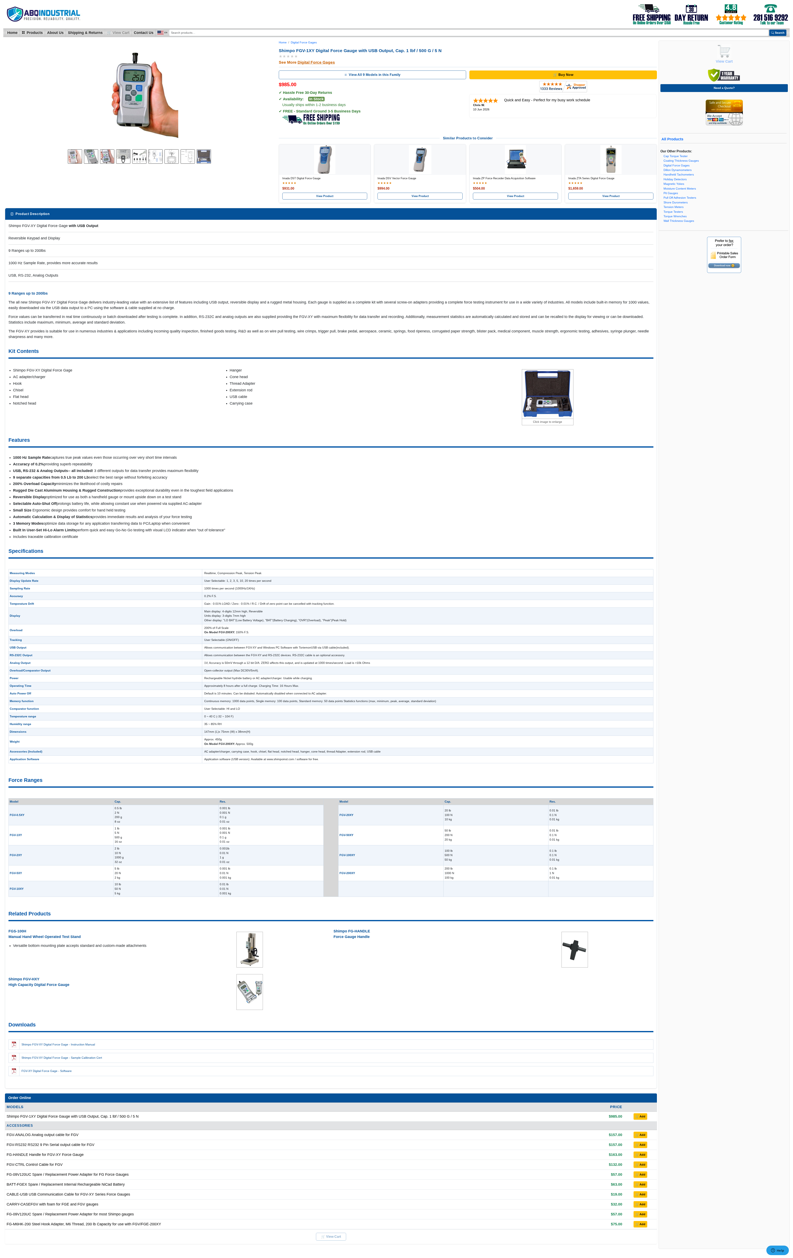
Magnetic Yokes (674, 183)
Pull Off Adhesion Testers (680, 197)
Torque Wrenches (675, 216)
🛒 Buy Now (563, 74)
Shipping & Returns (85, 33)
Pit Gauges (671, 193)
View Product (324, 196)
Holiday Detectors (675, 179)
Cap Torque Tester (676, 156)
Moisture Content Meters (680, 188)
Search (780, 32)
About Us (55, 33)
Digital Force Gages (304, 42)
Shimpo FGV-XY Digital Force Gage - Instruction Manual (58, 1044)
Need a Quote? (724, 88)
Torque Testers (673, 211)
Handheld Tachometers (679, 174)
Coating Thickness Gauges (681, 160)
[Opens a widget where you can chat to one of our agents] (777, 1251)
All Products (672, 139)
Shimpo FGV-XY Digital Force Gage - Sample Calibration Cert (61, 1057)
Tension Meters (674, 207)
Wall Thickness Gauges (679, 220)
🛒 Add (640, 1116)
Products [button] (34, 33)
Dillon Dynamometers (678, 170)
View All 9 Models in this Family (374, 74)
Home (12, 33)
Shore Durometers (676, 202)
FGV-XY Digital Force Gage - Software (46, 1071)
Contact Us (143, 33)
